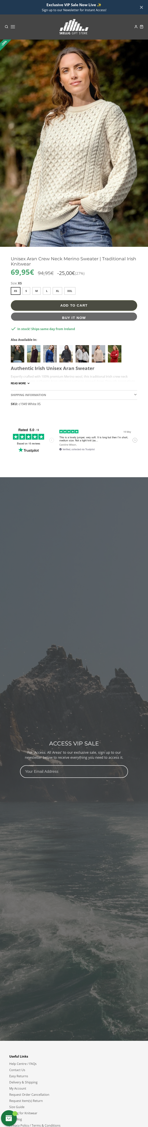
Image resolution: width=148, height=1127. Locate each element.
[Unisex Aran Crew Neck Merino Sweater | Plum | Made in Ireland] (34, 355)
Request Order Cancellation (29, 1094)
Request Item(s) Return (26, 1101)
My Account (17, 1088)
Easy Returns (18, 1076)
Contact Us (17, 1070)
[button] (72, 243)
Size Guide (16, 1107)
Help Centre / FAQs (23, 1064)
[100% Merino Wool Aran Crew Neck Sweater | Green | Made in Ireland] (18, 355)
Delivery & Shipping (23, 1082)
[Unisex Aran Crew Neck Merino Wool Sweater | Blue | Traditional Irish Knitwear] (51, 355)
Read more (18, 383)
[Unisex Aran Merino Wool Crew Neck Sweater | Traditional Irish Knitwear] (99, 355)
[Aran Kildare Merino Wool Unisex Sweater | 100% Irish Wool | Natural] (83, 355)
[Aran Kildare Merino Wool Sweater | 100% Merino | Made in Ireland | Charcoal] (67, 355)
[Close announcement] (141, 7)
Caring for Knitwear (23, 1113)
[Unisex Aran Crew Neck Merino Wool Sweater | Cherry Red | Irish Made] (115, 355)
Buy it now (74, 318)
